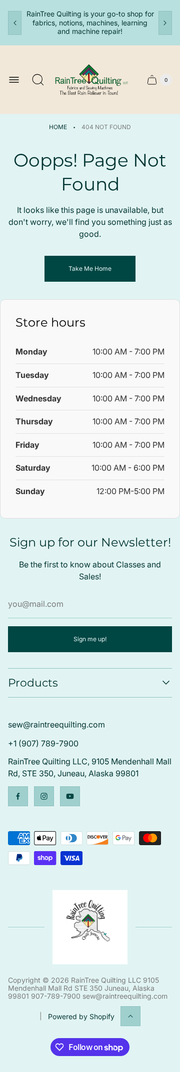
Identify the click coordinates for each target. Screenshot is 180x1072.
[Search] (38, 80)
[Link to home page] (89, 927)
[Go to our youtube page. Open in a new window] (70, 796)
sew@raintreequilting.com (56, 724)
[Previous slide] (15, 23)
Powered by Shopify (81, 1016)
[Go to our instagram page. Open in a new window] (44, 796)
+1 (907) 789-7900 (43, 743)
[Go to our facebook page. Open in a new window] (18, 796)
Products (33, 683)
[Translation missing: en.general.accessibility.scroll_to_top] (130, 1016)
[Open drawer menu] (14, 80)
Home (58, 127)
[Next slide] (165, 23)
